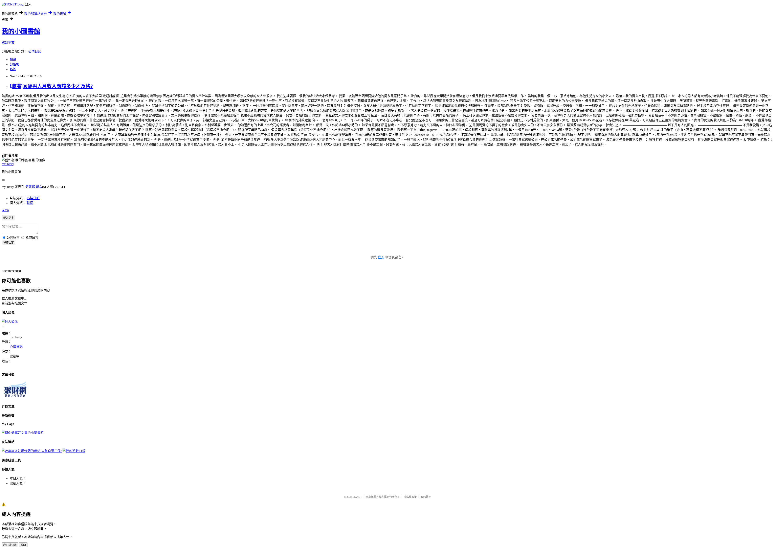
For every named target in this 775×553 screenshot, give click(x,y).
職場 (30, 203)
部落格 (14, 64)
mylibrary (8, 164)
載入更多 (8, 217)
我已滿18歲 (10, 545)
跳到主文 (8, 42)
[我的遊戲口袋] (74, 451)
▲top (5, 210)
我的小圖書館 (21, 31)
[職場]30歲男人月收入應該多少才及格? (51, 86)
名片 (13, 69)
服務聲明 (426, 496)
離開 (23, 545)
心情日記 (34, 51)
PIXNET (357, 496)
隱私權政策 (410, 496)
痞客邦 (30, 187)
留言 (39, 187)
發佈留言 (8, 242)
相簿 (13, 59)
